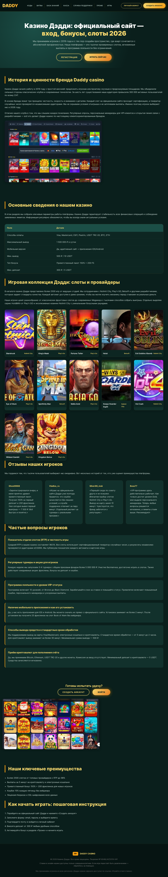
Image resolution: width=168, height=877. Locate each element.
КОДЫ (29, 6)
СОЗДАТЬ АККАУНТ (154, 6)
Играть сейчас (98, 57)
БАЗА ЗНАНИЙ (53, 6)
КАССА (66, 6)
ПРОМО (100, 6)
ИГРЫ (109, 6)
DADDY (10, 5)
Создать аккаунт (73, 692)
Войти (101, 692)
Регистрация (69, 57)
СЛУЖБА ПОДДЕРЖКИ (82, 6)
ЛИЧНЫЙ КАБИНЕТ (131, 6)
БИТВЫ (40, 6)
